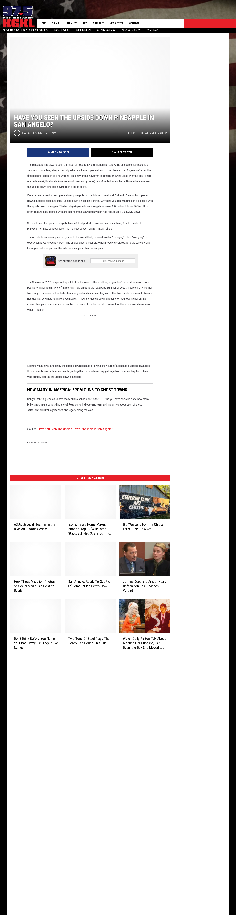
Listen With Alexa (130, 30)
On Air (55, 23)
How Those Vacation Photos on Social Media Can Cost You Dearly (35, 586)
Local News (152, 30)
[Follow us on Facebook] (162, 23)
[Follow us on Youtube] (180, 23)
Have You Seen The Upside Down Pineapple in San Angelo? (75, 429)
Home (43, 23)
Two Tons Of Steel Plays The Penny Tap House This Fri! (89, 641)
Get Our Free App (106, 30)
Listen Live (71, 23)
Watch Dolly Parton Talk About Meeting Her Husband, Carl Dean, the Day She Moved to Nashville (144, 643)
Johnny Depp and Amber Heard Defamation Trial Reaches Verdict (145, 586)
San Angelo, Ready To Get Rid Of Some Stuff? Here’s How (89, 583)
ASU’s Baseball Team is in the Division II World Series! (34, 526)
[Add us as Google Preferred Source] (154, 23)
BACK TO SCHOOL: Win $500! (35, 30)
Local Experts (62, 30)
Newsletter (117, 23)
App (85, 23)
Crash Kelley (26, 133)
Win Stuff (98, 23)
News (44, 442)
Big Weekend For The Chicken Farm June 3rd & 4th (144, 526)
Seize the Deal (83, 30)
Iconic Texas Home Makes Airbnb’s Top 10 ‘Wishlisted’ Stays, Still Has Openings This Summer (89, 529)
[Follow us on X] (171, 23)
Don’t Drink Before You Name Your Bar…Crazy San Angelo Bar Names (36, 643)
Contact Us (136, 23)
